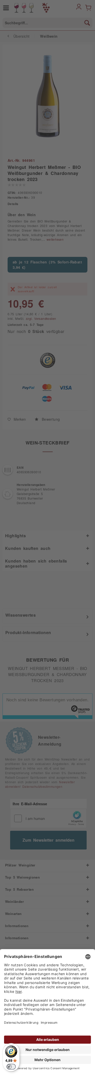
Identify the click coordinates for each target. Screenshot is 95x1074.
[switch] (11, 1066)
